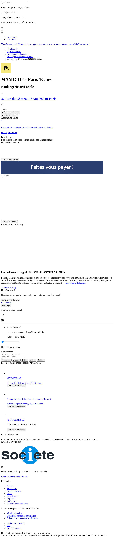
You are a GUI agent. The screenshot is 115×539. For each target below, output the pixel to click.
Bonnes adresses (14, 491)
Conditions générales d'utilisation (21, 516)
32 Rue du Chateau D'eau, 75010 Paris (28, 98)
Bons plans (12, 488)
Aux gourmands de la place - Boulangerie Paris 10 (29, 399)
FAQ (9, 525)
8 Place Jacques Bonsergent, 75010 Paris (25, 404)
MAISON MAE (14, 378)
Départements (13, 496)
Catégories (11, 501)
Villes (9, 493)
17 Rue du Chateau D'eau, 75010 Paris (24, 383)
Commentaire (7, 352)
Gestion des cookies (15, 523)
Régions (10, 498)
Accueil (10, 486)
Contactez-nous (13, 528)
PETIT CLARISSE (15, 420)
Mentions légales (14, 513)
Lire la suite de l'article (76, 283)
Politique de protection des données (22, 518)
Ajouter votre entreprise (17, 503)
